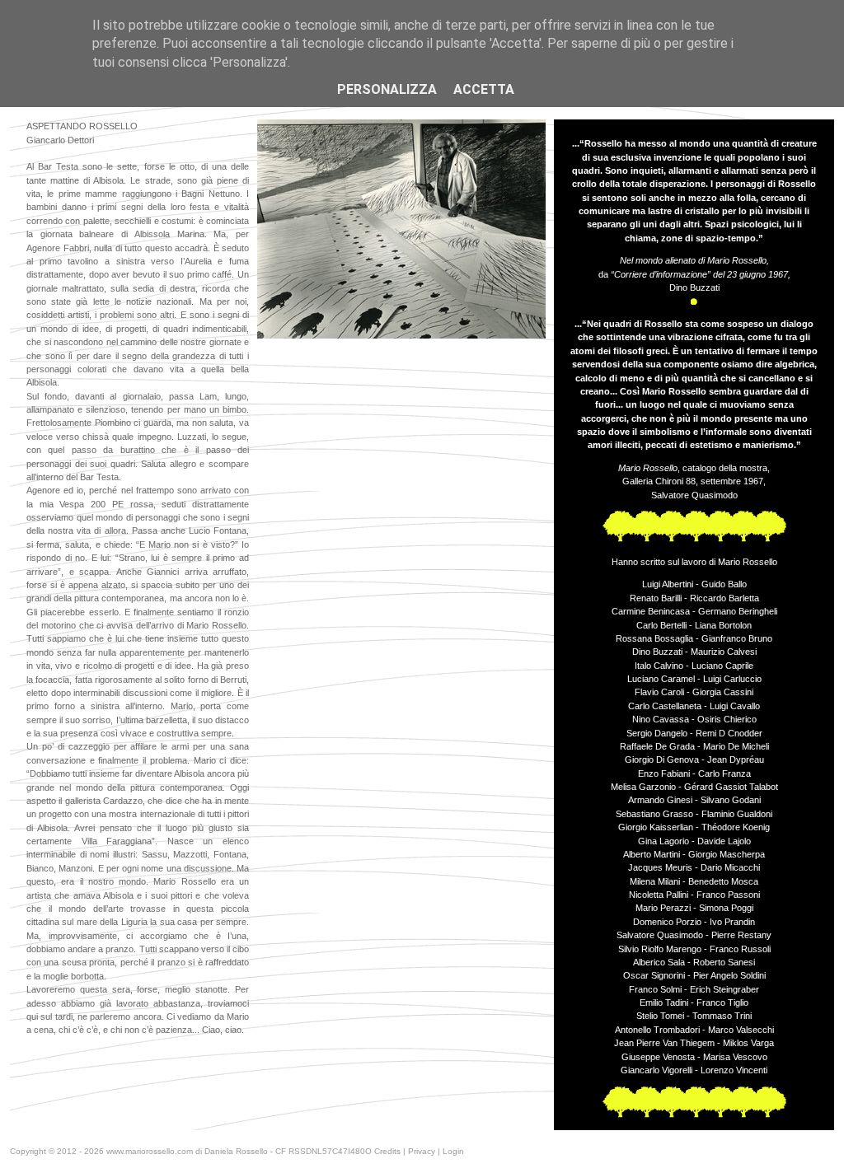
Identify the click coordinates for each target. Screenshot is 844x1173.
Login (453, 1151)
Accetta (483, 89)
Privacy (421, 1151)
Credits (387, 1151)
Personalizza (387, 89)
